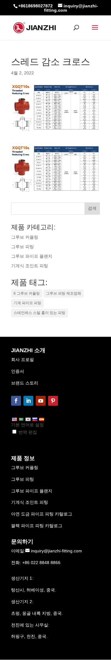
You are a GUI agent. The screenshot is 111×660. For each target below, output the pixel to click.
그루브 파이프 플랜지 (31, 490)
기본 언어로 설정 (27, 424)
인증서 (17, 371)
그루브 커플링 (24, 467)
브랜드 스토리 (24, 382)
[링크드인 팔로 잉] (28, 401)
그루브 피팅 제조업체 (63, 293)
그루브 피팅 (22, 479)
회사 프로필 (22, 359)
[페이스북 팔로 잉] (16, 401)
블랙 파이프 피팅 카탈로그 (36, 525)
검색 (92, 208)
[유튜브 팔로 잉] (41, 401)
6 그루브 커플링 (27, 293)
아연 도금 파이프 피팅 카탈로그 (41, 513)
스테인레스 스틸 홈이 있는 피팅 (39, 313)
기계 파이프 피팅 (27, 303)
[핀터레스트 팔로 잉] (53, 401)
